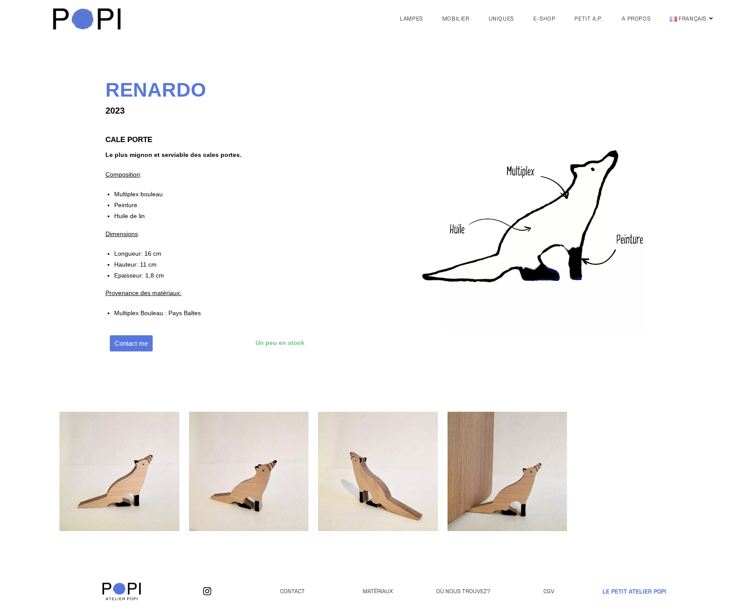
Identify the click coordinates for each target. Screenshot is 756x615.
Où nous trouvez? (463, 591)
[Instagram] (207, 591)
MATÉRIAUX (378, 591)
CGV (548, 591)
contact (292, 591)
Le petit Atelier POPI (634, 591)
